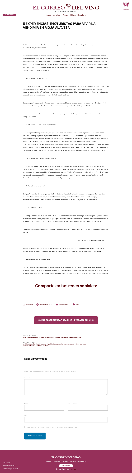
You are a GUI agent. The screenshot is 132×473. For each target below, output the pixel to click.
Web (25, 415)
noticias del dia (63, 304)
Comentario (27, 378)
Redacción (29, 304)
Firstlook (73, 469)
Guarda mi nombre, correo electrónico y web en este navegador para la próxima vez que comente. (52, 427)
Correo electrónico (73, 403)
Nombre (26, 403)
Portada (48, 15)
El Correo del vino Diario (78, 15)
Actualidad (57, 15)
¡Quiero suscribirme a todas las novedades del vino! (66, 320)
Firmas (65, 15)
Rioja (77, 304)
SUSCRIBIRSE (9, 15)
